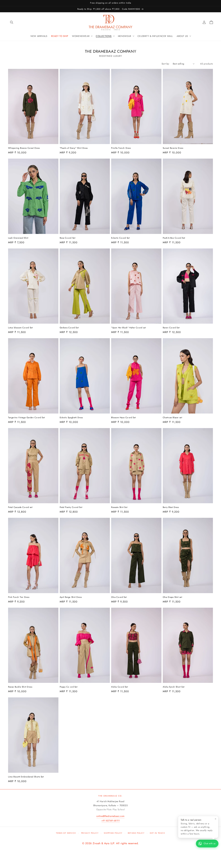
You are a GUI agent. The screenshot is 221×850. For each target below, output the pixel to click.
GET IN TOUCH (157, 833)
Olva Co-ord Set (119, 597)
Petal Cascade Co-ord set (20, 507)
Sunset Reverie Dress (173, 148)
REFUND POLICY (136, 833)
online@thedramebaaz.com (110, 816)
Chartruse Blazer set (172, 417)
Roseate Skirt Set (119, 507)
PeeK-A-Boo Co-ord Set (174, 238)
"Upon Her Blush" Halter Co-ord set (128, 327)
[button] (11, 22)
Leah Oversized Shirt (18, 238)
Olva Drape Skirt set (172, 597)
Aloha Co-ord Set (119, 687)
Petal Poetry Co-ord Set (71, 507)
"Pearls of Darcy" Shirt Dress (74, 148)
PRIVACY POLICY (90, 833)
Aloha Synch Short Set (174, 687)
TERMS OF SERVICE (66, 833)
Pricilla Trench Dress (121, 148)
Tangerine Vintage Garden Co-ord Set (26, 417)
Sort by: (166, 63)
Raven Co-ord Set (171, 327)
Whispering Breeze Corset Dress (24, 148)
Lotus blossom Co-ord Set (20, 327)
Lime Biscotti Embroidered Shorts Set (26, 776)
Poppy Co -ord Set (68, 687)
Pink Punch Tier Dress (18, 597)
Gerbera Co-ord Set (69, 327)
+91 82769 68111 (110, 820)
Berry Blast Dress (171, 507)
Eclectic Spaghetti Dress (71, 417)
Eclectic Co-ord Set (120, 238)
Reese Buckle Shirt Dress (20, 687)
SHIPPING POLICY (113, 833)
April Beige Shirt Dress (71, 597)
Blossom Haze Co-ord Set (123, 417)
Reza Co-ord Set (67, 238)
